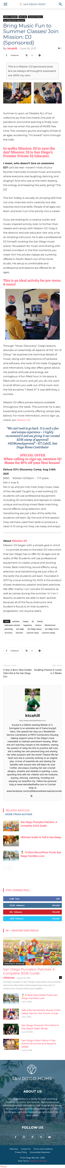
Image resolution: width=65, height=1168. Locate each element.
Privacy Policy (21, 1152)
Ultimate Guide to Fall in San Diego (41, 837)
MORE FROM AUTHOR (18, 814)
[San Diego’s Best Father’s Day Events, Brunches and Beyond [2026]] (11, 1044)
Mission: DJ (20, 152)
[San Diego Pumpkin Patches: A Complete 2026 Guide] (11, 825)
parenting (9, 629)
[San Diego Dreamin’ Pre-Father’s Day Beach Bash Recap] (11, 1029)
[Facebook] (15, 1137)
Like (58, 899)
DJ (33, 621)
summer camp (33, 632)
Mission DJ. (23, 420)
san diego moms (52, 629)
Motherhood (50, 625)
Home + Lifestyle (10, 17)
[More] (39, 55)
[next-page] (10, 868)
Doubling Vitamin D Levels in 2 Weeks (48, 672)
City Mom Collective (38, 1160)
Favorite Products (35, 17)
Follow (56, 905)
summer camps (48, 632)
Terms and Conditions (43, 1149)
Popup (3, 1166)
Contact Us (26, 1149)
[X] (32, 796)
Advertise (14, 1149)
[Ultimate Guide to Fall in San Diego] (11, 840)
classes (25, 621)
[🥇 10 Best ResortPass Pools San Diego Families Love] (11, 856)
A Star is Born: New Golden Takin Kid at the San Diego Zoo (17, 673)
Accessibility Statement (40, 1152)
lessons (38, 625)
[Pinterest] (32, 1137)
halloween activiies (12, 625)
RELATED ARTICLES (17, 810)
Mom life (22, 17)
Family (40, 621)
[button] (5, 4)
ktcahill (12, 48)
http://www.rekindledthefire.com (32, 720)
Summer (19, 632)
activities (15, 621)
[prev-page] (5, 868)
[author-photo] (32, 711)
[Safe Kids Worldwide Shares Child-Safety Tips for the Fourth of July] (11, 1014)
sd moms (8, 632)
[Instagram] (24, 1137)
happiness (28, 625)
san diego (20, 629)
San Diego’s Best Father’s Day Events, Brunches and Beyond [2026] (38, 1043)
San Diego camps (34, 629)
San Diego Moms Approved (14, 20)
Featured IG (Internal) (14, 963)
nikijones (9, 977)
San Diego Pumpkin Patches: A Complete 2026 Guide (29, 971)
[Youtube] (49, 1137)
